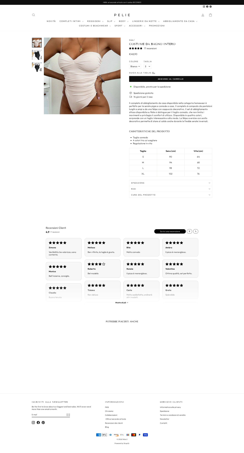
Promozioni (157, 25)
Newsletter (164, 419)
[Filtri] (189, 231)
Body (123, 21)
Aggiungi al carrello (53, 369)
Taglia (148, 61)
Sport (119, 25)
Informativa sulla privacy (170, 407)
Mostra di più (120, 302)
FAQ (107, 407)
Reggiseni (94, 21)
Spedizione (164, 411)
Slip (110, 21)
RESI (133, 189)
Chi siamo (109, 411)
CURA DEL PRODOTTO (143, 195)
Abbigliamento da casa (179, 21)
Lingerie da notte (145, 21)
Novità (51, 21)
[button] (136, 48)
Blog (107, 427)
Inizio (131, 40)
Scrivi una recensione (170, 231)
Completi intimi (71, 21)
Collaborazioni (111, 415)
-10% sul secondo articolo (115, 419)
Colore (133, 61)
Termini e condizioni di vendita (172, 415)
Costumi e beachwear (94, 25)
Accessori (136, 25)
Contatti (163, 423)
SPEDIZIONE (138, 183)
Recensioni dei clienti (114, 423)
